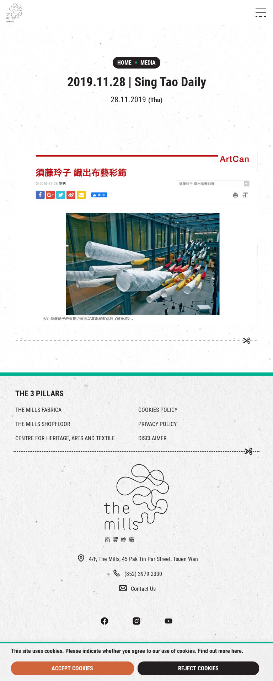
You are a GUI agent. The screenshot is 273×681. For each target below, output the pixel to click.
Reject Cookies (198, 668)
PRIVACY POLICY (157, 424)
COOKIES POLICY (157, 410)
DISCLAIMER (152, 438)
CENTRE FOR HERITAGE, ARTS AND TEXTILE (65, 438)
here (236, 651)
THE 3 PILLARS (39, 393)
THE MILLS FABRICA (38, 410)
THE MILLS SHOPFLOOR (42, 424)
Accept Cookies (72, 668)
